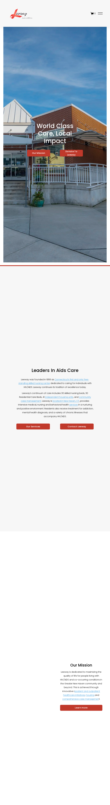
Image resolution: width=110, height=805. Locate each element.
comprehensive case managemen (80, 699)
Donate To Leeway (71, 153)
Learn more (81, 707)
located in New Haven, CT (66, 400)
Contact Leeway (77, 426)
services (73, 404)
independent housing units (59, 397)
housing (90, 695)
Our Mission (38, 153)
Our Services (33, 426)
